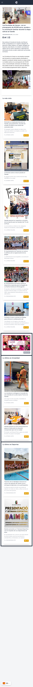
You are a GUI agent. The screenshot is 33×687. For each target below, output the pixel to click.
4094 (26, 135)
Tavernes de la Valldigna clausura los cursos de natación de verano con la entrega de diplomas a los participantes (16, 483)
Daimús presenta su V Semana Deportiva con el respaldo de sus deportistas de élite (16, 530)
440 (27, 436)
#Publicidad (27, 352)
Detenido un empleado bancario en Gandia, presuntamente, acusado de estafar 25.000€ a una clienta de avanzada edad (14, 124)
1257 (26, 296)
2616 (26, 181)
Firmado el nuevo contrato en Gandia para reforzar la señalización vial (15, 318)
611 (27, 403)
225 (27, 540)
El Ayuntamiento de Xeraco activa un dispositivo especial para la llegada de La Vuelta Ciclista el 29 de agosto (15, 285)
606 (27, 493)
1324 (26, 261)
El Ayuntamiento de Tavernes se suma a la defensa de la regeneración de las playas (16, 252)
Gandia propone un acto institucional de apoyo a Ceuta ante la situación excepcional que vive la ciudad (16, 428)
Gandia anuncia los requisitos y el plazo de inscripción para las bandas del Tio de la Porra (16, 222)
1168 (26, 327)
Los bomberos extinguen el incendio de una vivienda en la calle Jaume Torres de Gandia (16, 394)
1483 (26, 230)
